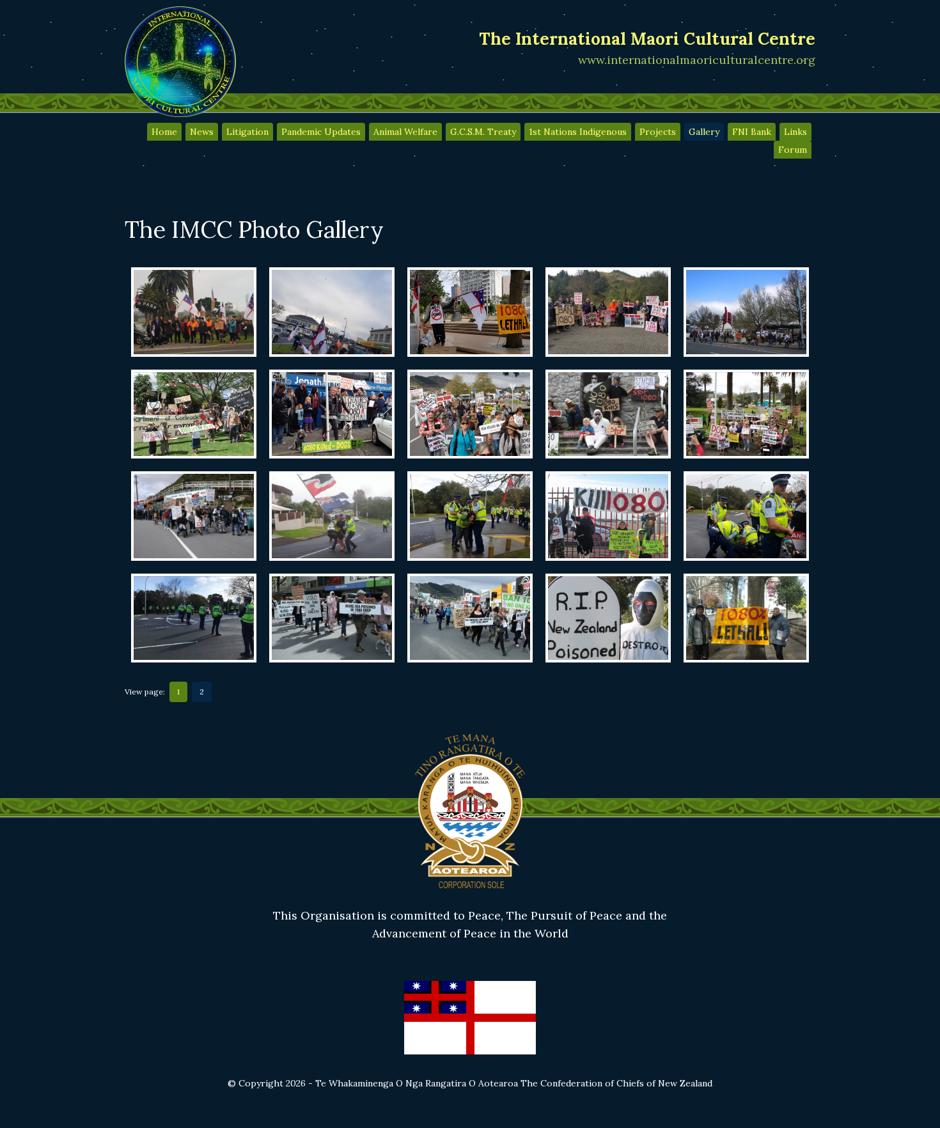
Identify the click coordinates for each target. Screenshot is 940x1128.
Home (164, 131)
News (202, 131)
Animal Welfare (405, 131)
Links (795, 131)
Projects (657, 131)
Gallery (704, 131)
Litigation (247, 131)
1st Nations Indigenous (578, 131)
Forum (792, 149)
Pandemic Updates (321, 131)
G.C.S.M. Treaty (483, 131)
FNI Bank (751, 131)
